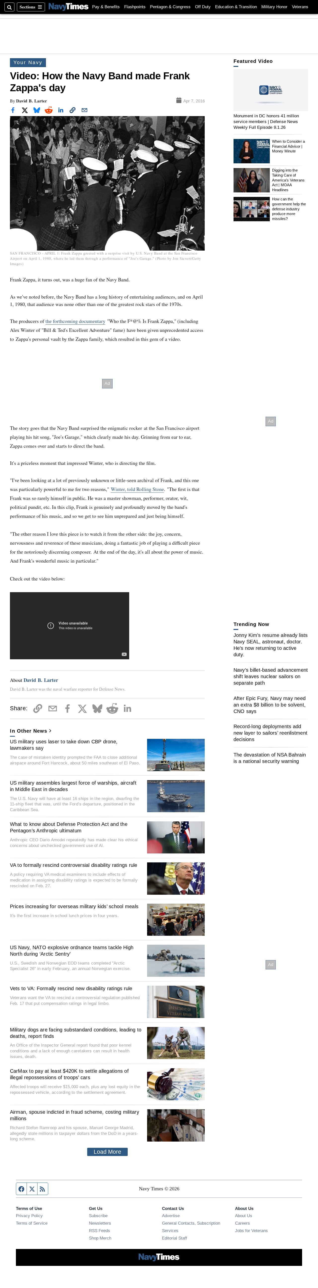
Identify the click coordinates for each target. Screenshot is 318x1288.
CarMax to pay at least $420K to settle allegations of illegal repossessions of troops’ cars (69, 1074)
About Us (243, 1215)
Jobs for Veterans (251, 1230)
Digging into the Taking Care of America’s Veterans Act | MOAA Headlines (288, 180)
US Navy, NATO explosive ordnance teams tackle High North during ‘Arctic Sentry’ (72, 951)
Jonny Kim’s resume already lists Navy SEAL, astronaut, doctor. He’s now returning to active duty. (271, 644)
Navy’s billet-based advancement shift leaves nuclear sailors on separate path (271, 676)
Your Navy (27, 62)
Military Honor (274, 7)
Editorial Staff (174, 1238)
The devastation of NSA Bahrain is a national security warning (270, 758)
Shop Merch (100, 1238)
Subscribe (98, 1215)
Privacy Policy (29, 1215)
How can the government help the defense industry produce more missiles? (289, 209)
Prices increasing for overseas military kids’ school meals (74, 906)
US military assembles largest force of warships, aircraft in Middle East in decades (73, 786)
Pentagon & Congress (170, 7)
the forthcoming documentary (75, 321)
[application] (271, 90)
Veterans (300, 7)
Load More (107, 1152)
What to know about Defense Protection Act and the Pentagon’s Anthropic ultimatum (68, 827)
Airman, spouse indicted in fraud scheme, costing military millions (74, 1115)
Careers (242, 1223)
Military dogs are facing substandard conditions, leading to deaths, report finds (76, 1033)
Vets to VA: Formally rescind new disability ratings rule (71, 988)
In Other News (28, 731)
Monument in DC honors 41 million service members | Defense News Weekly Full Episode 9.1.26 (266, 122)
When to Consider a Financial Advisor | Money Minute (288, 146)
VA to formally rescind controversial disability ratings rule (73, 865)
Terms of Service (31, 1223)
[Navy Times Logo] (68, 7)
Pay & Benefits (106, 7)
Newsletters (100, 1223)
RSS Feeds (99, 1230)
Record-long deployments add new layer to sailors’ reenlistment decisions (271, 733)
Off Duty (203, 7)
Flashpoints (135, 7)
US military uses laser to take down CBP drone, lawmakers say (64, 745)
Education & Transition (236, 7)
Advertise (171, 1215)
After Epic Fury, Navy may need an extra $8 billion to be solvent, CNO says (270, 705)
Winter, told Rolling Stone (137, 489)
